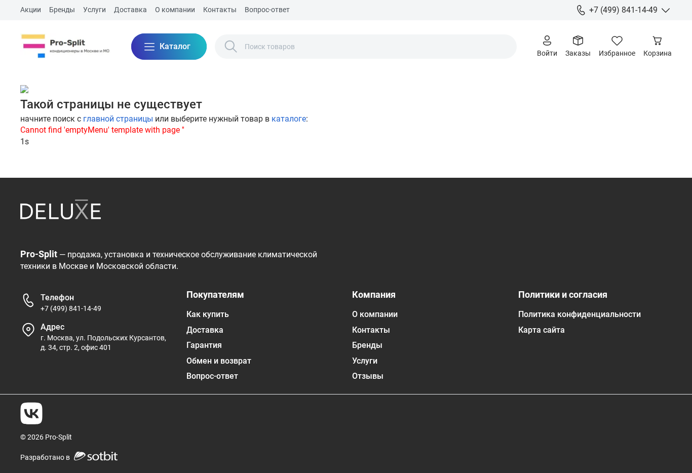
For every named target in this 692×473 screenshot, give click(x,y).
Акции (30, 10)
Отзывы (367, 376)
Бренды (62, 10)
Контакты (220, 10)
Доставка (130, 10)
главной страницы (118, 119)
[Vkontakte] (31, 413)
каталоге (289, 119)
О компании (175, 10)
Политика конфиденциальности (579, 314)
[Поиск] (231, 46)
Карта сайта (541, 330)
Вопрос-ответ (267, 10)
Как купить (207, 314)
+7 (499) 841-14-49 (71, 308)
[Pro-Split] (65, 46)
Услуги (94, 10)
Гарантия (204, 345)
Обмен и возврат (218, 361)
